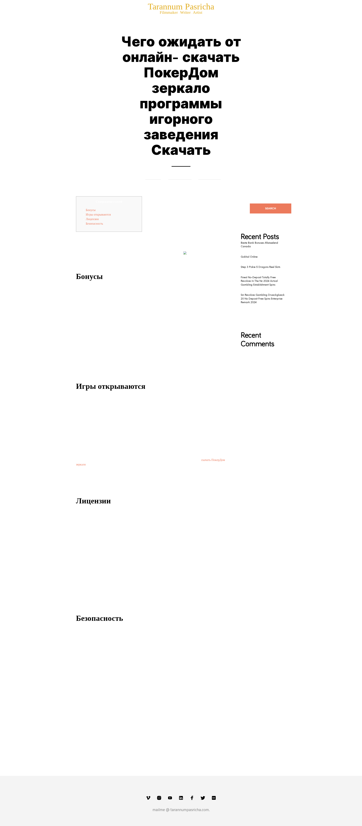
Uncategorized (209, 176)
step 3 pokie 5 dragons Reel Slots (260, 267)
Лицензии (92, 219)
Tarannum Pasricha (181, 6)
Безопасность (94, 223)
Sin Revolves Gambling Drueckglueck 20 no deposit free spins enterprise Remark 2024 (263, 299)
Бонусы (91, 210)
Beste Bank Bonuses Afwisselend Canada (259, 245)
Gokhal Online (249, 257)
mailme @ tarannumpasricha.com (181, 810)
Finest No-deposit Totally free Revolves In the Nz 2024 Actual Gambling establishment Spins (259, 281)
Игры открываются (98, 214)
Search (270, 208)
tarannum (153, 176)
